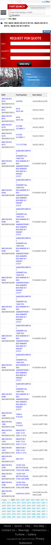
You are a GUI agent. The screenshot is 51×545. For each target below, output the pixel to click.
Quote (18, 526)
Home (2, 18)
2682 (43, 514)
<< (9, 500)
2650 (34, 508)
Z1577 (18, 176)
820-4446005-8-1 (23, 161)
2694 (29, 517)
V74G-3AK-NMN (22, 470)
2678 (24, 514)
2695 (34, 517)
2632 (19, 505)
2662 (19, 511)
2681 (39, 514)
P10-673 (19, 417)
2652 (43, 508)
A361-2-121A (21, 435)
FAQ (27, 526)
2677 (19, 514)
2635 (34, 505)
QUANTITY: (5, 51)
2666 (39, 511)
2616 (14, 502)
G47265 (19, 101)
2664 (29, 511)
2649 (29, 508)
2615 (9, 502)
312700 (19, 126)
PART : (3, 44)
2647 (19, 508)
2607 (42, 500)
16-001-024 (20, 465)
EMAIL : (4, 58)
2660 (9, 511)
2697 (43, 517)
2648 (24, 508)
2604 (28, 500)
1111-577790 (21, 144)
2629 (4, 505)
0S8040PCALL (21, 156)
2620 (34, 502)
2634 (29, 505)
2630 (9, 505)
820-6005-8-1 (21, 171)
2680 (34, 514)
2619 (29, 502)
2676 (14, 514)
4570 (18, 108)
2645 (9, 508)
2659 (4, 511)
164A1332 (20, 158)
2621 (39, 502)
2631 (14, 505)
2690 (9, 517)
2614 (4, 502)
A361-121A (20, 433)
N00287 (19, 173)
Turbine (20, 534)
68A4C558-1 (21, 430)
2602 (18, 500)
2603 (23, 500)
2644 (4, 508)
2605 (33, 500)
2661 (14, 511)
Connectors (39, 530)
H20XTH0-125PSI (23, 493)
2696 (39, 517)
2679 (29, 514)
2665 (34, 511)
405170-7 (20, 459)
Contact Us (8, 530)
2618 (24, 502)
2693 (24, 517)
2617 (19, 502)
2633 (24, 505)
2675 (9, 514)
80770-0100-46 (22, 467)
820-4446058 (21, 168)
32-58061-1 (20, 128)
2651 (39, 508)
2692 (19, 517)
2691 (14, 517)
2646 (14, 508)
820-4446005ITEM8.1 (22, 164)
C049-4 (19, 414)
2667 (43, 511)
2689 (4, 517)
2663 (24, 511)
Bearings (23, 530)
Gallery (32, 534)
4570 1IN (19, 111)
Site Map (38, 526)
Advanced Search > (38, 8)
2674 (4, 514)
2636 (39, 505)
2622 (43, 502)
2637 (43, 505)
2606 (38, 500)
